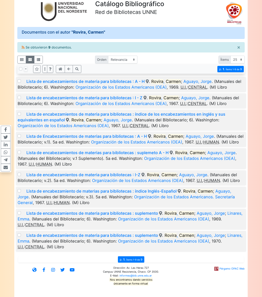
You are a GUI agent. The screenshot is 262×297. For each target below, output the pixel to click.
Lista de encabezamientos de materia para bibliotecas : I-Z (83, 174)
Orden (101, 60)
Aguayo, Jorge (197, 81)
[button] (50, 69)
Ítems (224, 60)
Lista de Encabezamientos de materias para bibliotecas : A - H (86, 136)
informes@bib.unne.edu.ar (136, 275)
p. (230, 69)
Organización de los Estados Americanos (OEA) (121, 87)
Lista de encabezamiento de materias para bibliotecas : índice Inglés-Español (101, 191)
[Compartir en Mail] (5, 167)
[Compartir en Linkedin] (5, 145)
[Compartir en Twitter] (5, 137)
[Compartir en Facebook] (5, 129)
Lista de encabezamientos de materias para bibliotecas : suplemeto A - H (98, 152)
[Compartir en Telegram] (5, 160)
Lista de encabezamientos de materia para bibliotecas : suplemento (92, 213)
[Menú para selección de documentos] (26, 69)
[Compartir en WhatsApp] (5, 152)
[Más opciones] (44, 69)
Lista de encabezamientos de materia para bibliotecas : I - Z (84, 97)
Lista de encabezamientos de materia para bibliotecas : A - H (85, 81)
